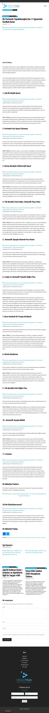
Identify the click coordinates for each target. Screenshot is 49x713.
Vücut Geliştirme (37, 537)
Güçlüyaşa (4, 24)
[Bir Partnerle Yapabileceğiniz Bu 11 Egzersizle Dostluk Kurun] (24, 100)
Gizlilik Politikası (24, 660)
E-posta (4, 628)
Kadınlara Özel (6, 16)
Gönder (24, 701)
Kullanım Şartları (24, 664)
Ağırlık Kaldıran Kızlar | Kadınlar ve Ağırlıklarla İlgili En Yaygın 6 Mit (12, 573)
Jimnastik (8, 537)
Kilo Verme (19, 537)
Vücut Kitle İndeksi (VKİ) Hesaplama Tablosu (33, 574)
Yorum (3, 607)
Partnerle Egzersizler (26, 537)
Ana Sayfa (24, 656)
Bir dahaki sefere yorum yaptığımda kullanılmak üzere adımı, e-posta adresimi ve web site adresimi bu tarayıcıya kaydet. (24, 634)
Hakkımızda (24, 658)
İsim (3, 621)
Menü (45, 6)
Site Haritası (24, 662)
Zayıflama (43, 537)
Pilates (32, 537)
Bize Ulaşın (24, 666)
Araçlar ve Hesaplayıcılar (31, 568)
